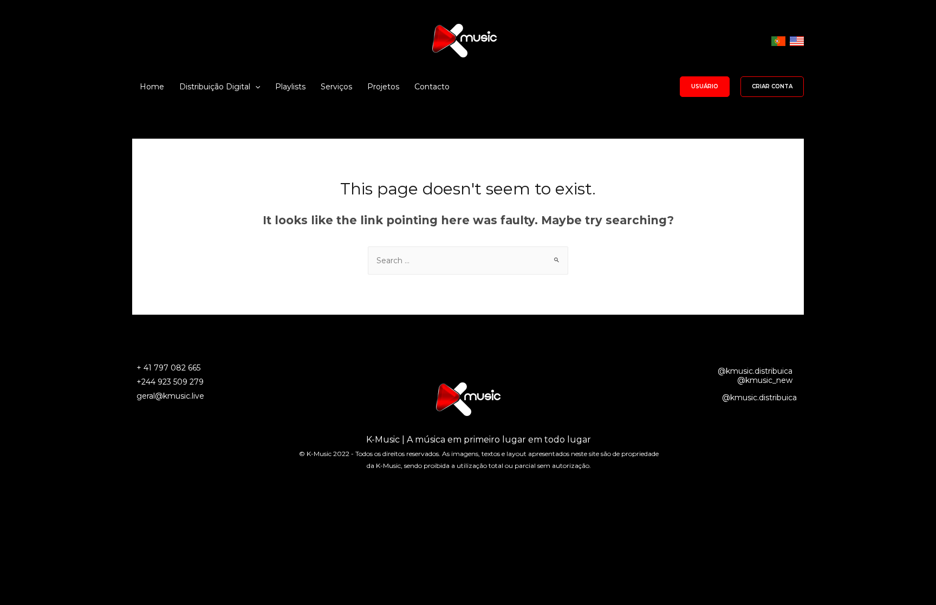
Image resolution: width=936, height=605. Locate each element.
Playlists (290, 87)
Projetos (383, 87)
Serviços (336, 87)
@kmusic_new (764, 380)
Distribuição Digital (214, 87)
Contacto (432, 87)
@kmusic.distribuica (755, 371)
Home (152, 87)
